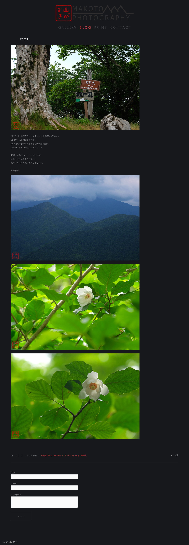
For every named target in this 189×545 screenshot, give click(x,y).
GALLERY (67, 27)
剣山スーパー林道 (56, 455)
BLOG (85, 27)
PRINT (100, 27)
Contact (120, 27)
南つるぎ (76, 455)
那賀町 (44, 455)
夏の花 (68, 455)
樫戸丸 (84, 455)
